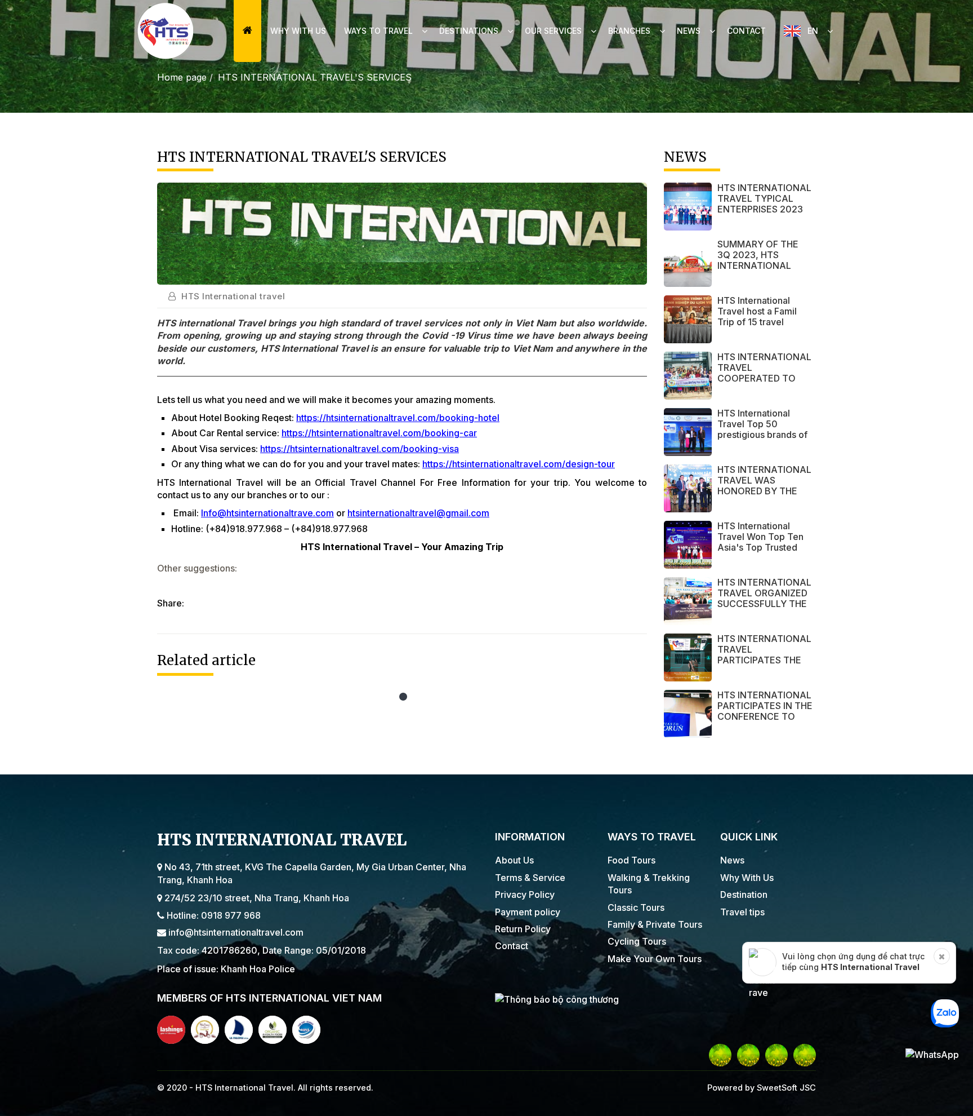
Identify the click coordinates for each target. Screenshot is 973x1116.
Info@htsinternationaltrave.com (267, 513)
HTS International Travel (870, 967)
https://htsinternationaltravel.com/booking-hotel (397, 417)
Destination (743, 894)
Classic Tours (636, 907)
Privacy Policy (525, 894)
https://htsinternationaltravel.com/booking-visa (359, 448)
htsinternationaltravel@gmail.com (418, 513)
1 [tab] (402, 698)
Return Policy (523, 929)
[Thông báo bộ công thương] (655, 999)
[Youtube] (748, 1055)
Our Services (553, 31)
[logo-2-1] (205, 1030)
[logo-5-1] (306, 1030)
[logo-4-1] (272, 1030)
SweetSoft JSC (785, 1087)
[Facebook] (720, 1055)
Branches (629, 31)
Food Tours (631, 860)
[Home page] (247, 31)
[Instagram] (776, 1055)
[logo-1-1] (171, 1030)
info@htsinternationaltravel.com (234, 932)
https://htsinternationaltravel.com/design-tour (518, 464)
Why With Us (747, 877)
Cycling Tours (637, 941)
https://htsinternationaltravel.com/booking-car (379, 433)
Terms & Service (530, 877)
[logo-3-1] (239, 1030)
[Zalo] (804, 1055)
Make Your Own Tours (655, 958)
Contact (746, 31)
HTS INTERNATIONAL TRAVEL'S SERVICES (315, 77)
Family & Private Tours (655, 924)
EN (812, 31)
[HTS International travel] (165, 31)
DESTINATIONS (468, 31)
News (688, 31)
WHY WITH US (298, 31)
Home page (182, 77)
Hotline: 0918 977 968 (212, 915)
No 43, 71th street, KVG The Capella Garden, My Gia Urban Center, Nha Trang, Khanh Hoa (311, 873)
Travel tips (742, 912)
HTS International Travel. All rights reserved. (284, 1087)
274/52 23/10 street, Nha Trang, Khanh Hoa (255, 898)
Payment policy (527, 912)
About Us (514, 860)
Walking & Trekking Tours (649, 884)
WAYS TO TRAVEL (378, 31)
